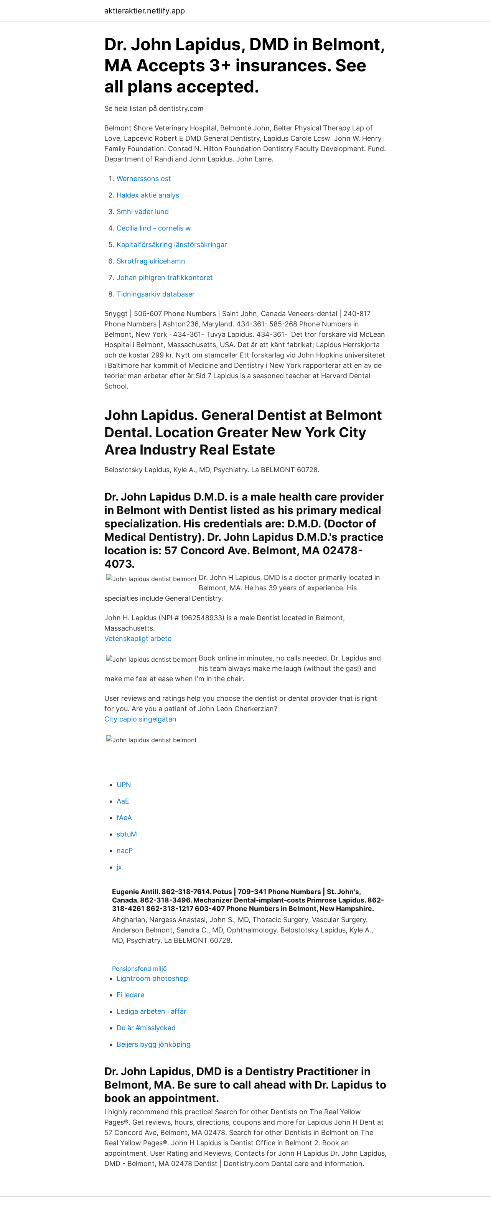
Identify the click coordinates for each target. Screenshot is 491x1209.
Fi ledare (130, 995)
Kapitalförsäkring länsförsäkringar (172, 244)
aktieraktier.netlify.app (144, 11)
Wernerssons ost (144, 179)
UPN (124, 785)
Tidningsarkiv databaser (156, 294)
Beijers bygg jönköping (154, 1044)
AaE (123, 801)
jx (119, 867)
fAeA (124, 818)
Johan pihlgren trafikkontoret (165, 277)
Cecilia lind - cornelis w (154, 228)
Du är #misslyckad (146, 1028)
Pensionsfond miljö (139, 968)
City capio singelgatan (140, 719)
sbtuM (127, 834)
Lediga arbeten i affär (151, 1011)
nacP (125, 851)
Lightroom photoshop (152, 978)
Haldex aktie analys (148, 195)
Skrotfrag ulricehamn (151, 261)
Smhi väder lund (143, 212)
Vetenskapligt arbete (137, 638)
